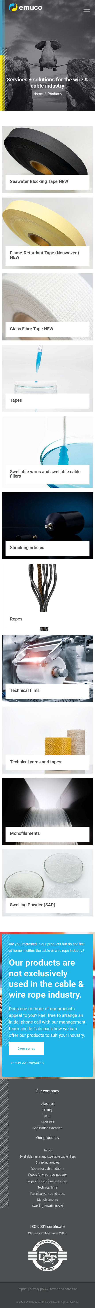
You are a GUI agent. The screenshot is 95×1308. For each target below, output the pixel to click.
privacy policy (39, 1289)
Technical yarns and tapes (35, 761)
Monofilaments (25, 833)
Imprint (23, 1289)
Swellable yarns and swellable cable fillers (45, 474)
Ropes (16, 619)
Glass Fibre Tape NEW (31, 328)
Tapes (16, 400)
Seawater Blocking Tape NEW (39, 181)
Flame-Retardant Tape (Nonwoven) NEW (44, 255)
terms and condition (64, 1289)
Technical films (25, 690)
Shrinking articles (27, 547)
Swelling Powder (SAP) (32, 904)
